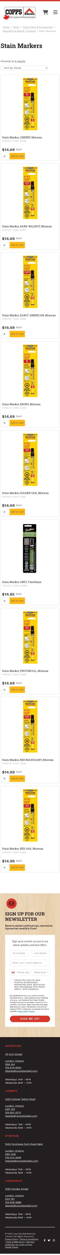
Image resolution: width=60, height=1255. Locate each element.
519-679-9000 (13, 1067)
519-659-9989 (13, 1202)
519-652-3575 (13, 1112)
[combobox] (13, 972)
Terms (32, 1011)
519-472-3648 (13, 1157)
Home (6, 27)
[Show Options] (47, 972)
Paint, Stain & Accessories (38, 27)
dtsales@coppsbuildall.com (21, 1071)
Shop (16, 27)
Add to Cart (17, 156)
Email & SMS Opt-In (15, 1242)
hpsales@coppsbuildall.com (21, 1160)
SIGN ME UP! (30, 1018)
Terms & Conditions (29, 1239)
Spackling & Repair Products (19, 31)
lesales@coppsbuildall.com (21, 1205)
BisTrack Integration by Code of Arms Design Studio (19, 1244)
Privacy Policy (23, 1011)
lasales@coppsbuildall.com (21, 1116)
